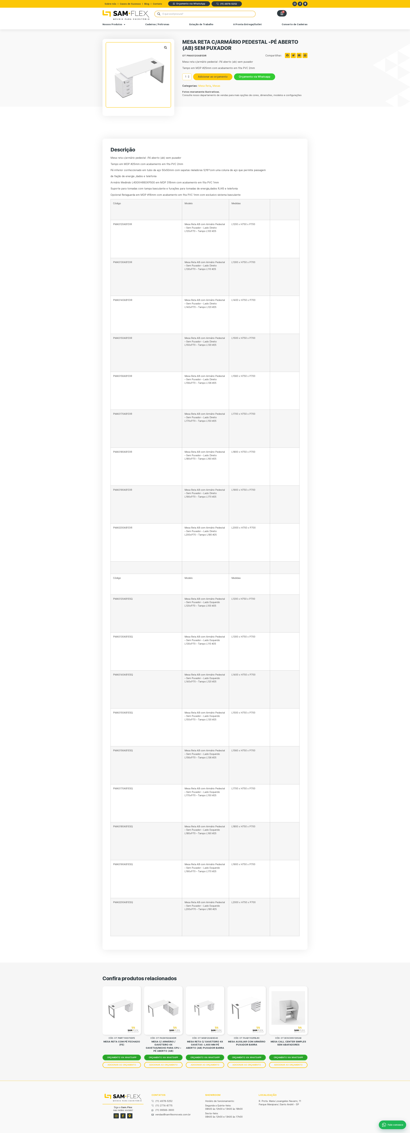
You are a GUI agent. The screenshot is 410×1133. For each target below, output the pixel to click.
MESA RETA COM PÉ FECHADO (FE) (121, 1043)
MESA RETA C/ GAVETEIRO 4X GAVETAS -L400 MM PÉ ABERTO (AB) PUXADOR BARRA (205, 1044)
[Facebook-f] (300, 4)
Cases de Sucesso (130, 4)
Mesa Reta (204, 85)
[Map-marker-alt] (305, 4)
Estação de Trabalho (201, 24)
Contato (157, 4)
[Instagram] (294, 4)
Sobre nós (110, 4)
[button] (165, 47)
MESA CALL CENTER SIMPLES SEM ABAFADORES (288, 1043)
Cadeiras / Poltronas (157, 24)
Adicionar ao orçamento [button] (121, 1065)
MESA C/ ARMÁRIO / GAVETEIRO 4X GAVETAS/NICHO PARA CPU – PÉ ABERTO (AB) (163, 1046)
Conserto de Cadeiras (295, 24)
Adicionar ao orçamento (213, 76)
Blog (146, 4)
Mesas (216, 85)
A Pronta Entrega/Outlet (247, 24)
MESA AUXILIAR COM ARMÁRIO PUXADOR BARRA (246, 1043)
